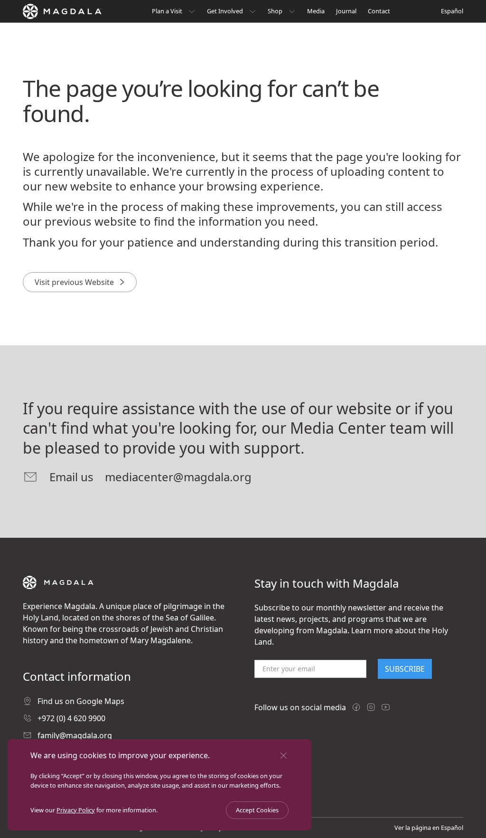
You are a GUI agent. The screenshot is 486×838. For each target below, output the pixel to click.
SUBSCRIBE (405, 669)
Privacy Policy (75, 810)
